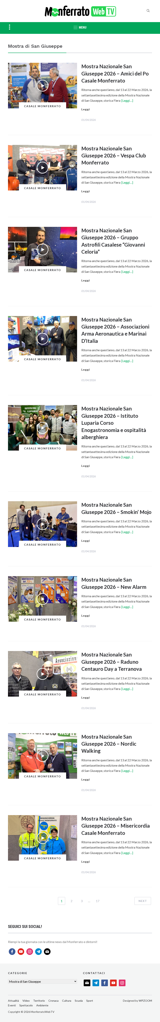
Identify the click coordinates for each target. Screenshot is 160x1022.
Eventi (12, 1005)
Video (26, 1000)
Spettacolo (26, 1005)
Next (143, 901)
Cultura (66, 1000)
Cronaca (53, 1000)
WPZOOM (145, 1000)
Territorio (39, 1000)
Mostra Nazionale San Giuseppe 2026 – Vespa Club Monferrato (113, 155)
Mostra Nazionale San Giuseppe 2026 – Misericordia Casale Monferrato (115, 825)
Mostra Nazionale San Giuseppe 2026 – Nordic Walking (108, 744)
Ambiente (42, 1005)
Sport (89, 1000)
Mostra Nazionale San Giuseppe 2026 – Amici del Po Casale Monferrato (115, 73)
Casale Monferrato (42, 106)
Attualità (13, 1000)
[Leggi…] (127, 100)
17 (97, 901)
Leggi (85, 109)
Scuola (79, 1000)
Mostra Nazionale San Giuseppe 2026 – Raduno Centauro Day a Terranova (111, 661)
